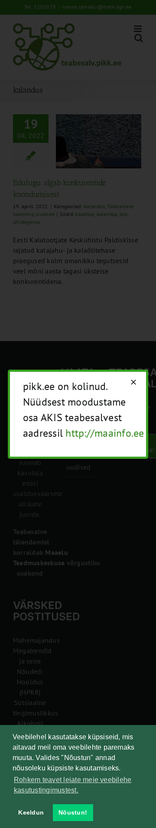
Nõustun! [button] (72, 812)
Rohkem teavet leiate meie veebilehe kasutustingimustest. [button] (72, 785)
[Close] (133, 382)
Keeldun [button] (31, 812)
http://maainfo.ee (104, 433)
